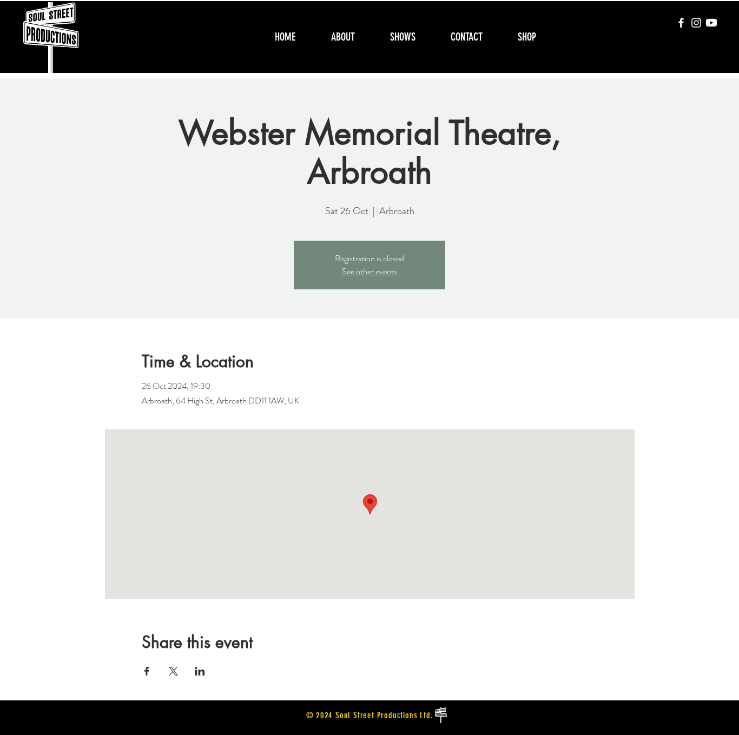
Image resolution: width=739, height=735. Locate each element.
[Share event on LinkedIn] (200, 671)
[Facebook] (681, 22)
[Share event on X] (173, 671)
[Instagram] (696, 22)
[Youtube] (711, 22)
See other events (369, 271)
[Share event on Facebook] (147, 671)
